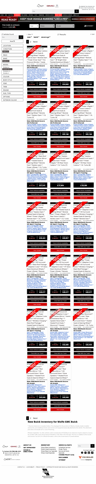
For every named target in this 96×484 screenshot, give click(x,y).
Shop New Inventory (48, 447)
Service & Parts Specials (64, 452)
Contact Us (21, 467)
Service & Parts (65, 445)
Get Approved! (29, 447)
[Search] (77, 11)
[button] (2, 15)
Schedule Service (64, 447)
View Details (37, 96)
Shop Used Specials (48, 453)
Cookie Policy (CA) (66, 455)
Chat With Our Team (37, 93)
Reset (12, 41)
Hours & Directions (28, 451)
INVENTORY (45, 445)
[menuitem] (12, 52)
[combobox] (34, 26)
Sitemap (62, 460)
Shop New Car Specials (49, 451)
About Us (27, 445)
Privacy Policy (40, 467)
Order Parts (63, 449)
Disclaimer (63, 457)
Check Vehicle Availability (37, 89)
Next (35, 41)
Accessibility (30, 467)
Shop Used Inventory (48, 449)
